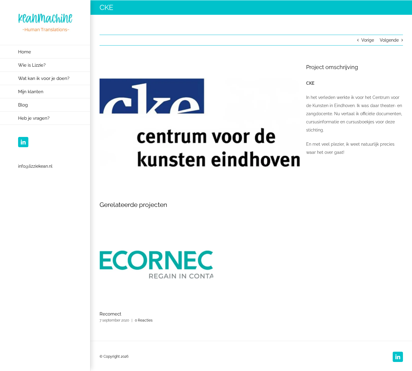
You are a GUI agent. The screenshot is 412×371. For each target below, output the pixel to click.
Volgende (389, 40)
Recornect (110, 314)
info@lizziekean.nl (35, 166)
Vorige (367, 40)
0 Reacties (144, 320)
